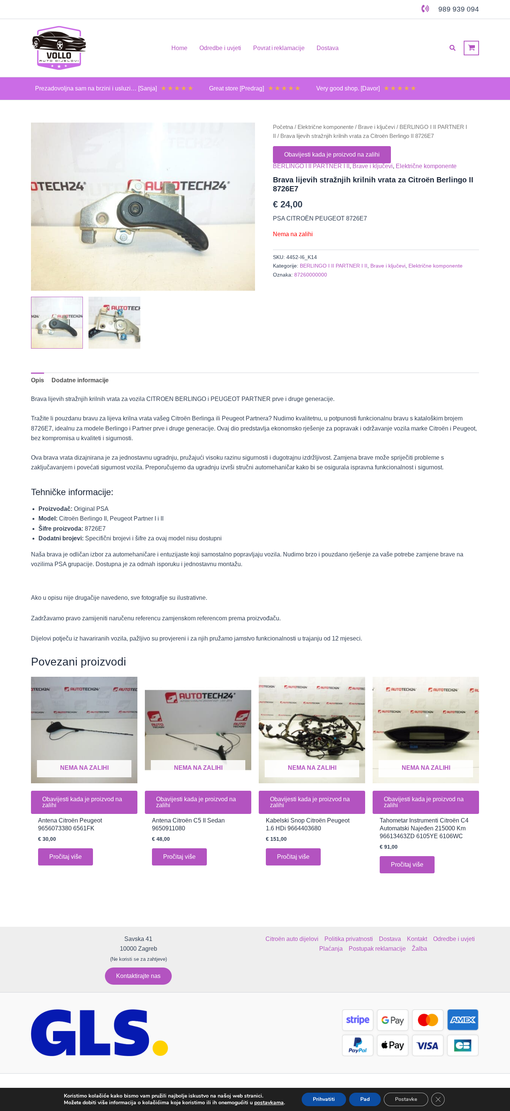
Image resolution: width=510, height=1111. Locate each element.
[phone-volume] (425, 8)
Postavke (406, 1099)
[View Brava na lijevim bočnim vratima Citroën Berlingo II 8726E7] (57, 323)
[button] (453, 48)
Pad (365, 1099)
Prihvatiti (324, 1099)
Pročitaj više (65, 857)
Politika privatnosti (348, 939)
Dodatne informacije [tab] (80, 380)
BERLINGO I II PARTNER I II (311, 166)
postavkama (269, 1102)
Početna (283, 127)
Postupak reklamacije (377, 948)
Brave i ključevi (376, 127)
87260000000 (310, 275)
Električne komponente (326, 127)
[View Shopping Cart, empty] (471, 48)
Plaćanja (331, 948)
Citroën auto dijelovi (291, 939)
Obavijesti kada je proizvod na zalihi (332, 154)
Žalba (419, 948)
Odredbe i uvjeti (454, 939)
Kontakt (417, 939)
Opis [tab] (37, 380)
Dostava (390, 939)
